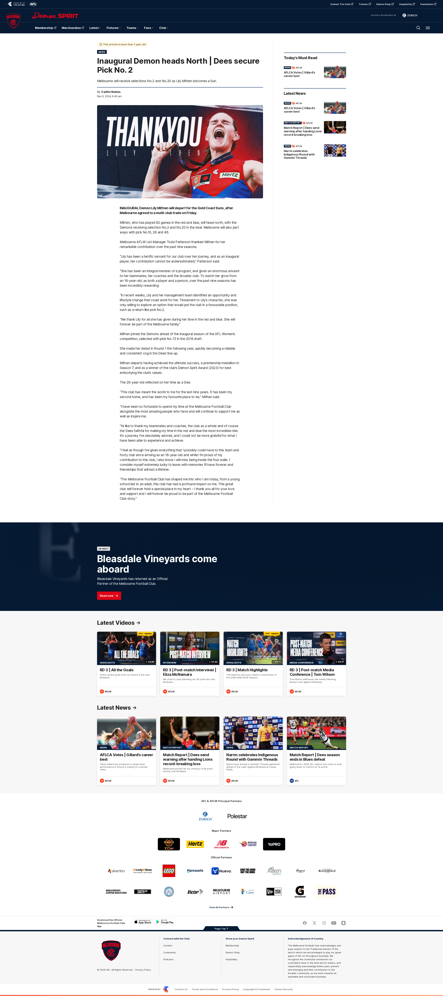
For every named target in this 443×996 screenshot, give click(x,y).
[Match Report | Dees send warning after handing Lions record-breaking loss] (315, 129)
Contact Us (181, 989)
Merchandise (71, 28)
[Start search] (418, 28)
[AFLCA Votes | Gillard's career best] (315, 72)
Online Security (283, 989)
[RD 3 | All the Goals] (126, 664)
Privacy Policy (143, 969)
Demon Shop (383, 4)
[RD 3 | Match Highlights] (253, 664)
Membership (44, 28)
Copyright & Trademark (256, 989)
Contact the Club (340, 4)
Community (169, 952)
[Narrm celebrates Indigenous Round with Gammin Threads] (315, 152)
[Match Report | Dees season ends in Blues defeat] (316, 751)
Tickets (363, 4)
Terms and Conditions (205, 989)
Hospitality (405, 4)
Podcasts (168, 959)
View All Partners (219, 907)
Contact (167, 945)
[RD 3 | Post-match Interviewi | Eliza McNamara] (189, 664)
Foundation (426, 4)
